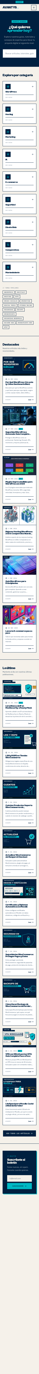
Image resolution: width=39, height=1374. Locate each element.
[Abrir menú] (33, 7)
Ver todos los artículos (18, 1133)
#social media (10, 305)
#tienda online (26, 305)
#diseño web (9, 323)
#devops (20, 310)
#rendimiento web (25, 323)
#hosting (7, 297)
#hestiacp (21, 292)
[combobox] (19, 53)
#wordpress (8, 292)
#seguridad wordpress (13, 318)
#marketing (25, 301)
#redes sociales (10, 301)
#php (6, 327)
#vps (17, 297)
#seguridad (8, 310)
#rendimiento (9, 314)
